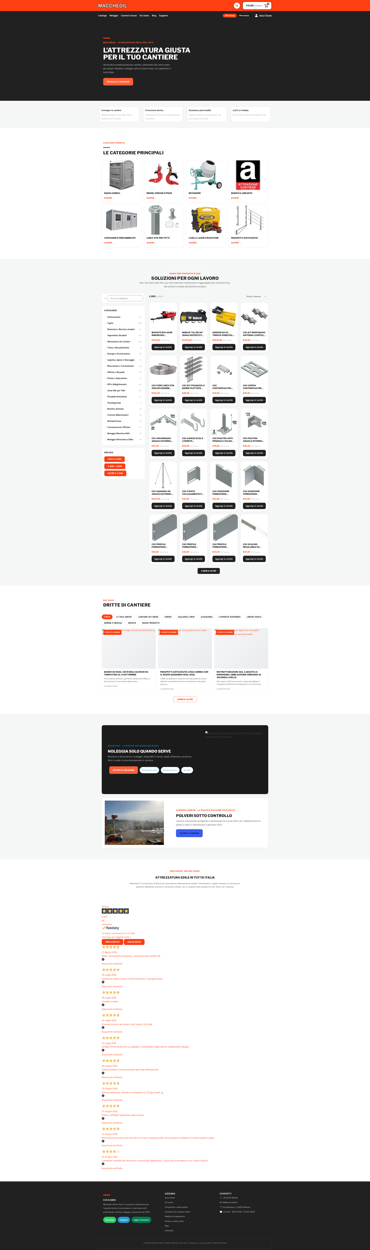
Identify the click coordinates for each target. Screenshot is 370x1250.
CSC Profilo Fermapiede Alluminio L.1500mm (159, 548)
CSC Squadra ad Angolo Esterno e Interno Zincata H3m (162, 495)
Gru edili (187, 770)
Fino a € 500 (114, 459)
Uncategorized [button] (114, 402)
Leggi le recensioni (141, 1220)
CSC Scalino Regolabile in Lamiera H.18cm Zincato (252, 548)
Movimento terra (170, 770)
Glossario (206, 616)
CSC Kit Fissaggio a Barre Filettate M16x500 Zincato (193, 388)
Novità (132, 623)
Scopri (109, 198)
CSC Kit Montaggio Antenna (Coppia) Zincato (254, 335)
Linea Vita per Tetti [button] (116, 390)
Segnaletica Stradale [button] (117, 335)
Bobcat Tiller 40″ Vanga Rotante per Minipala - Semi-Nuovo (193, 336)
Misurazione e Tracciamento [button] (120, 366)
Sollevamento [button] (113, 317)
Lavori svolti (254, 616)
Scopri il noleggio (123, 770)
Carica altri (208, 571)
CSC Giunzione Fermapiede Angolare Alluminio (251, 495)
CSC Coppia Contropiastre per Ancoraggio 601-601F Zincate (252, 389)
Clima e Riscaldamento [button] (118, 347)
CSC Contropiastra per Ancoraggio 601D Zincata (222, 389)
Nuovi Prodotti (151, 623)
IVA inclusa (230, 15)
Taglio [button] (110, 323)
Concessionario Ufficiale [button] (118, 427)
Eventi (168, 616)
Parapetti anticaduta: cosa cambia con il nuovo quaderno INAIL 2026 (184, 673)
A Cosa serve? (124, 616)
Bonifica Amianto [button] (115, 408)
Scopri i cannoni (189, 833)
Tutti (107, 616)
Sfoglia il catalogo (118, 82)
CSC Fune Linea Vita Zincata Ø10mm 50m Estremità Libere (163, 389)
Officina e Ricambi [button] (115, 372)
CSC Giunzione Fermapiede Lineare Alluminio (223, 494)
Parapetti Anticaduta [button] (117, 396)
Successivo (134, 942)
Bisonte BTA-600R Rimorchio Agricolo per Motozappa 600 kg (162, 336)
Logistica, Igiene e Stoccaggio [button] (121, 359)
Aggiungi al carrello (163, 347)
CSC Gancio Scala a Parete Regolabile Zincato (192, 442)
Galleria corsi (186, 616)
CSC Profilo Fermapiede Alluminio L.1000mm (189, 548)
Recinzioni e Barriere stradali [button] (121, 329)
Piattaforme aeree (149, 770)
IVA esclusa (244, 15)
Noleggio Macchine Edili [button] (118, 433)
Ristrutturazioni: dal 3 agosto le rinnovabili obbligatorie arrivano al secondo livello (239, 675)
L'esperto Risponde (229, 616)
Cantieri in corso (148, 616)
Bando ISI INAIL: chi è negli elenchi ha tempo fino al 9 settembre (126, 673)
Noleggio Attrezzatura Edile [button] (120, 439)
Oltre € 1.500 (115, 473)
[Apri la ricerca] (237, 6)
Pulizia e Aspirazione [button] (117, 378)
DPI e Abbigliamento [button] (117, 384)
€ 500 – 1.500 (115, 466)
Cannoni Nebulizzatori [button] (117, 414)
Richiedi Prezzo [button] (114, 421)
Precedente (112, 942)
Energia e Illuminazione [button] (118, 353)
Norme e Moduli (113, 623)
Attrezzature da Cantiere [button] (118, 341)
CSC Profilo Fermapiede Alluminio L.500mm (219, 548)
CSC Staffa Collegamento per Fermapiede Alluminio (193, 495)
